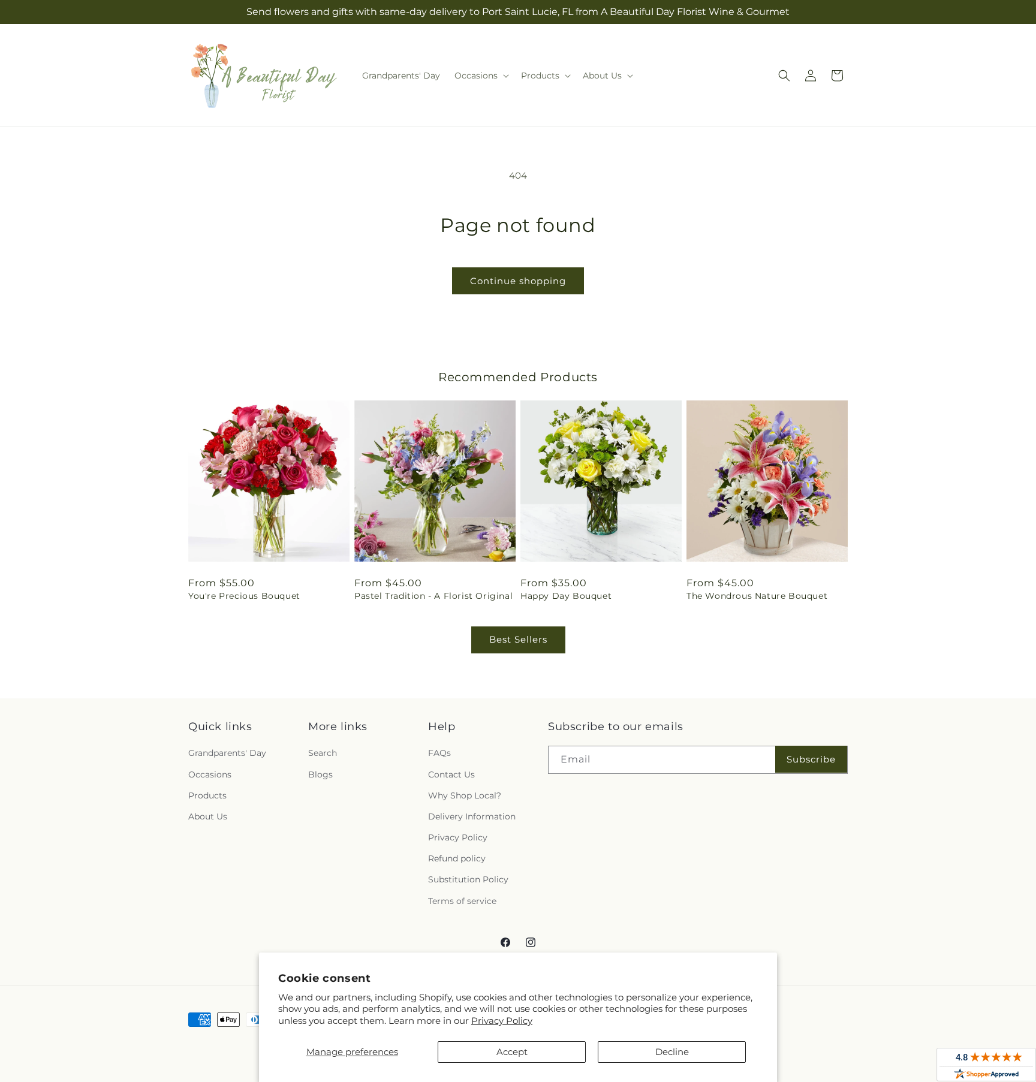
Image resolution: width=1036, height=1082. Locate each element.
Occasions (209, 774)
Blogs (320, 774)
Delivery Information (472, 816)
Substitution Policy (468, 879)
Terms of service (462, 901)
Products (207, 795)
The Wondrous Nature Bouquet (756, 595)
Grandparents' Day (227, 753)
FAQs (439, 753)
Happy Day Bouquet (566, 595)
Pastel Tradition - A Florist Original (433, 595)
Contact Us (451, 774)
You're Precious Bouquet (244, 595)
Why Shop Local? (464, 795)
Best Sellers (518, 639)
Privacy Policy (501, 1020)
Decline (672, 1051)
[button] (480, 75)
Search (322, 753)
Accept (512, 1051)
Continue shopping (518, 281)
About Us (207, 816)
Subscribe (811, 759)
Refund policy (457, 858)
